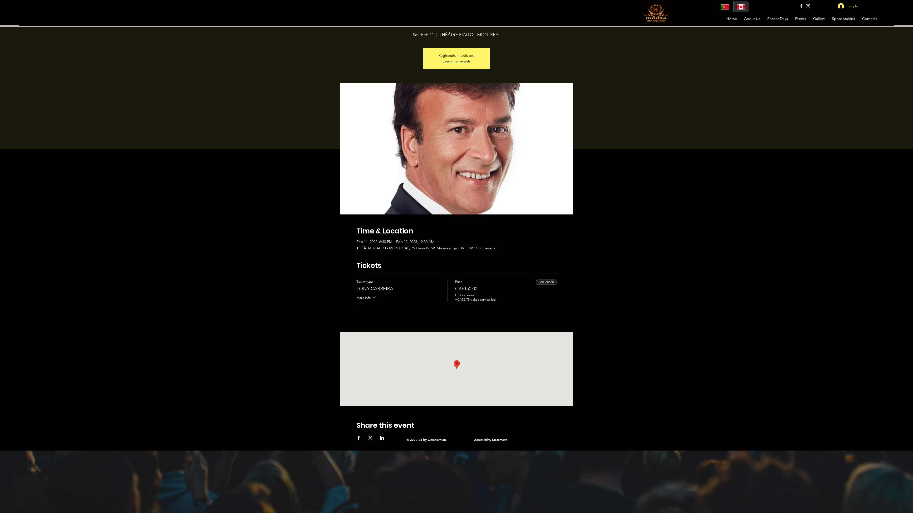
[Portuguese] (725, 6)
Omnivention (437, 440)
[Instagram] (808, 6)
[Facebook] (801, 6)
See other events (456, 61)
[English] (741, 6)
